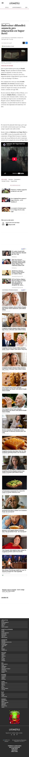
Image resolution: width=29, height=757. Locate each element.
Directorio (14, 751)
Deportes (3, 623)
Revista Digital (4, 637)
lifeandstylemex (15, 734)
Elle (2, 692)
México (2, 654)
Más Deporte (4, 635)
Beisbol (3, 631)
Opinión (3, 659)
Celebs (2, 695)
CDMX (2, 657)
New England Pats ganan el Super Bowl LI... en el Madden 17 (18, 200)
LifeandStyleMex (12, 735)
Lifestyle (3, 636)
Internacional (4, 644)
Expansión (4, 639)
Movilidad (3, 667)
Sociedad (3, 660)
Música (2, 625)
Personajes (3, 703)
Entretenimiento (17, 7)
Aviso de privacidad (14, 747)
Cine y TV (3, 624)
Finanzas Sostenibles (5, 668)
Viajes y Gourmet (4, 688)
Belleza (3, 687)
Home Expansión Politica (6, 642)
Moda (2, 686)
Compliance (14, 748)
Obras (2, 646)
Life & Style (4, 620)
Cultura (3, 689)
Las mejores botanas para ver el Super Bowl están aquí (18, 209)
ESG (2, 663)
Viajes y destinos (4, 702)
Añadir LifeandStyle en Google (8, 46)
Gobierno (3, 653)
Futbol (2, 630)
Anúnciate (14, 750)
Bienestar (3, 704)
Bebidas (3, 701)
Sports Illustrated (7, 629)
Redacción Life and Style (12, 222)
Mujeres (3, 674)
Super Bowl (14, 181)
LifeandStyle (4, 650)
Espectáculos (4, 682)
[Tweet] (24, 43)
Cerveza (10, 179)
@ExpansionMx (11, 224)
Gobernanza (3, 666)
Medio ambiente (4, 664)
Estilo (7, 7)
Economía (3, 643)
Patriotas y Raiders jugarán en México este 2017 (19, 190)
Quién (3, 681)
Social (2, 665)
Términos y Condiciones (14, 745)
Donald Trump (5, 181)
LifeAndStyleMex (18, 734)
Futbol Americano (5, 632)
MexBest (3, 699)
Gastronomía (4, 700)
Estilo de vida (4, 696)
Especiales (3, 679)
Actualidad (3, 675)
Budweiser (17, 179)
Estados (3, 658)
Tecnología (3, 645)
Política (3, 652)
